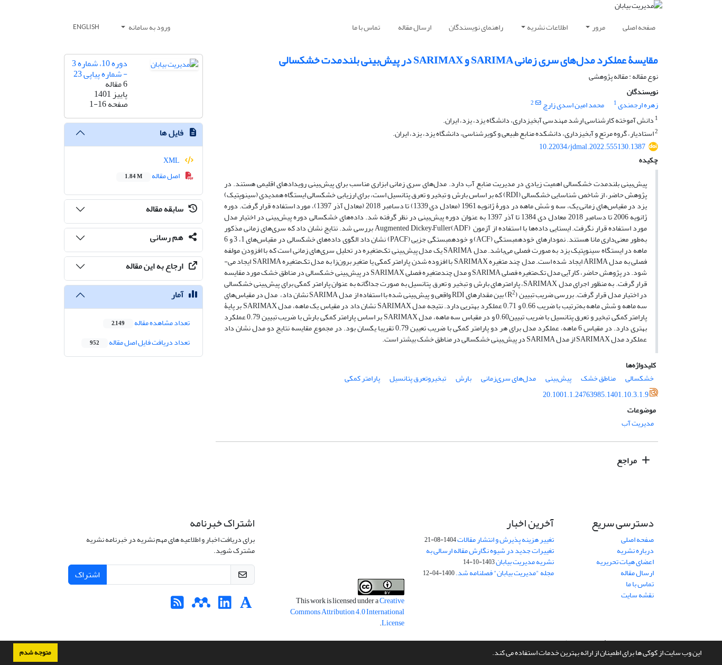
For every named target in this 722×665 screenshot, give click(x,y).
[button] (489, 653)
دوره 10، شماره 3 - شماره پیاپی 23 (99, 68)
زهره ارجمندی (638, 105)
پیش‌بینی (558, 378)
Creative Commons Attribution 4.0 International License (347, 612)
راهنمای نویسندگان (476, 27)
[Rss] (177, 605)
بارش (463, 378)
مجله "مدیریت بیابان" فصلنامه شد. (505, 573)
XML (172, 160)
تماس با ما (366, 27)
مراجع (627, 460)
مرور (598, 27)
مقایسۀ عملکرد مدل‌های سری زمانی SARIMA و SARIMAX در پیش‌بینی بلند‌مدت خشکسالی (468, 60)
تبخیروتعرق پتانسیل (418, 378)
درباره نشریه (635, 550)
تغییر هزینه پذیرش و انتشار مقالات (505, 539)
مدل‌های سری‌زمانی (508, 378)
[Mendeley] (201, 605)
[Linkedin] (225, 605)
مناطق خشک (598, 378)
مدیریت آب (638, 423)
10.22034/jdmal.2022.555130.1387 (592, 147)
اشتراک (87, 575)
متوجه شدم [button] (35, 652)
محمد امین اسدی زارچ (573, 105)
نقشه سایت (637, 595)
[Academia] (246, 605)
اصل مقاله (153, 176)
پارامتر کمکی (362, 378)
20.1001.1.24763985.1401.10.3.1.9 (596, 394)
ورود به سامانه (148, 27)
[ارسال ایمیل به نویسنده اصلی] (538, 103)
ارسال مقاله (414, 27)
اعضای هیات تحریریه (625, 562)
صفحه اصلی (639, 27)
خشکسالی (639, 378)
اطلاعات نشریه (547, 27)
